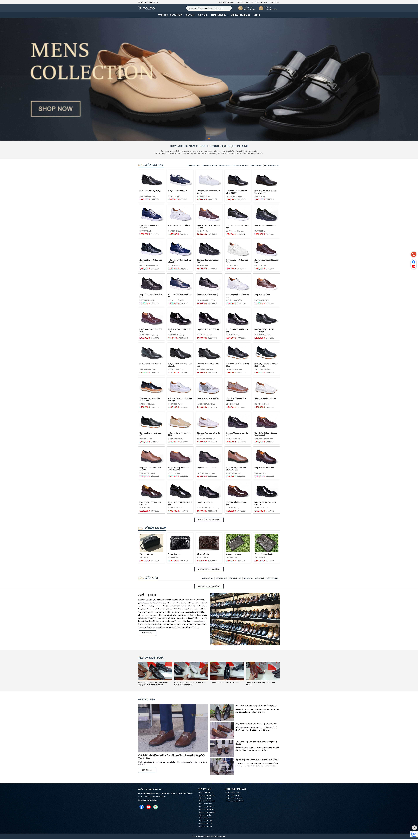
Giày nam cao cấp (207, 578)
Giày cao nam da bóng (207, 809)
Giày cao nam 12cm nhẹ (264, 468)
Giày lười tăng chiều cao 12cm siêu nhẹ (236, 469)
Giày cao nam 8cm (205, 821)
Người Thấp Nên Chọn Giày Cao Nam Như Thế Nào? (256, 760)
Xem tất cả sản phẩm (208, 520)
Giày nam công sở (221, 578)
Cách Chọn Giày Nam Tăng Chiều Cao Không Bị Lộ (255, 706)
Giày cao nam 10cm (206, 823)
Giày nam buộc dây (272, 578)
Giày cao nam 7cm (205, 818)
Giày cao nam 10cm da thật (208, 329)
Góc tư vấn (249, 2)
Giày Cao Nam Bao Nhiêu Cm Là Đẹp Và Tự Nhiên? (256, 724)
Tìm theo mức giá (219, 15)
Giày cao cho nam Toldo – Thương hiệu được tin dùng (209, 146)
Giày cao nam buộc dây (209, 165)
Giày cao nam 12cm (205, 826)
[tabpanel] (209, 79)
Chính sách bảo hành (233, 792)
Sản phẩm (202, 15)
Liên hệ (257, 15)
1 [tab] (209, 138)
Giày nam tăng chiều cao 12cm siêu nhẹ (178, 469)
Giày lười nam (259, 578)
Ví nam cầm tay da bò (263, 554)
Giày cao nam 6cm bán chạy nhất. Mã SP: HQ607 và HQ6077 (189, 684)
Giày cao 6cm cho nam (177, 191)
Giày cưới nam (248, 578)
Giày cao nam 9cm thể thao (179, 225)
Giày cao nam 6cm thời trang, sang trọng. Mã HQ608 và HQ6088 (152, 684)
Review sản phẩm (261, 2)
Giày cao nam (176, 15)
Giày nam (190, 15)
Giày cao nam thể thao (240, 165)
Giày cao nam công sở (271, 165)
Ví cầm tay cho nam (234, 554)
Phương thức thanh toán (235, 801)
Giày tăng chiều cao (193, 165)
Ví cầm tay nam (155, 528)
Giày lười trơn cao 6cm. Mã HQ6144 (225, 683)
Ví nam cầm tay (203, 554)
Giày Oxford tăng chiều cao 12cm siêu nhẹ (266, 434)
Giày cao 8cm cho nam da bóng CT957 (236, 192)
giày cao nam (143, 615)
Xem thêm (147, 633)
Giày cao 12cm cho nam (206, 468)
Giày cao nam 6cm (205, 815)
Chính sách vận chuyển (234, 798)
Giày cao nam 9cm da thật (208, 295)
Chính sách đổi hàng (233, 795)
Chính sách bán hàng (226, 2)
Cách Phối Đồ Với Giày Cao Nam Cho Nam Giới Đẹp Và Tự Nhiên (171, 757)
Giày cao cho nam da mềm (150, 364)
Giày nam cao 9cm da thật (265, 225)
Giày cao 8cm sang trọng (150, 191)
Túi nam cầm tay (146, 554)
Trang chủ (163, 15)
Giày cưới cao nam (256, 165)
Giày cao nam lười (225, 165)
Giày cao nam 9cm (262, 295)
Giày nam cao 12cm (205, 502)
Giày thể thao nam (235, 578)
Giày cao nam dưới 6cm (207, 812)
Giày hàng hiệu (164, 615)
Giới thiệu (240, 2)
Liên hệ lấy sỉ (274, 2)
